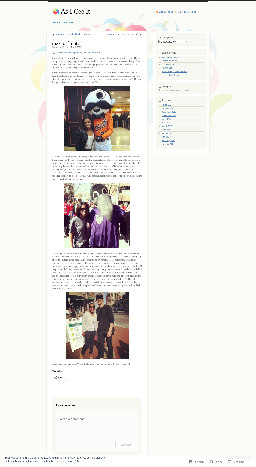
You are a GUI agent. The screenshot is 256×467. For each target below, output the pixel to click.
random (67, 52)
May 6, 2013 (75, 47)
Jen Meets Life (168, 64)
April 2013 (166, 137)
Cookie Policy (74, 461)
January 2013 (168, 144)
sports (76, 52)
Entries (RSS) (166, 11)
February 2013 (168, 140)
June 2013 (166, 130)
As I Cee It (75, 11)
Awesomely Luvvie (170, 57)
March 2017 (167, 105)
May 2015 (166, 119)
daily (61, 52)
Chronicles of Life (169, 61)
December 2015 (169, 112)
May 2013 (166, 133)
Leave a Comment (91, 52)
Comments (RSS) (187, 11)
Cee (64, 47)
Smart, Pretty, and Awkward (174, 71)
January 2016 (168, 108)
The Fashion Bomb (170, 75)
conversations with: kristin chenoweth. (74, 34)
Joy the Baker (168, 68)
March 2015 (167, 126)
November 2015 (169, 115)
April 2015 (166, 122)
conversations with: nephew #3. (123, 34)
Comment (125, 444)
